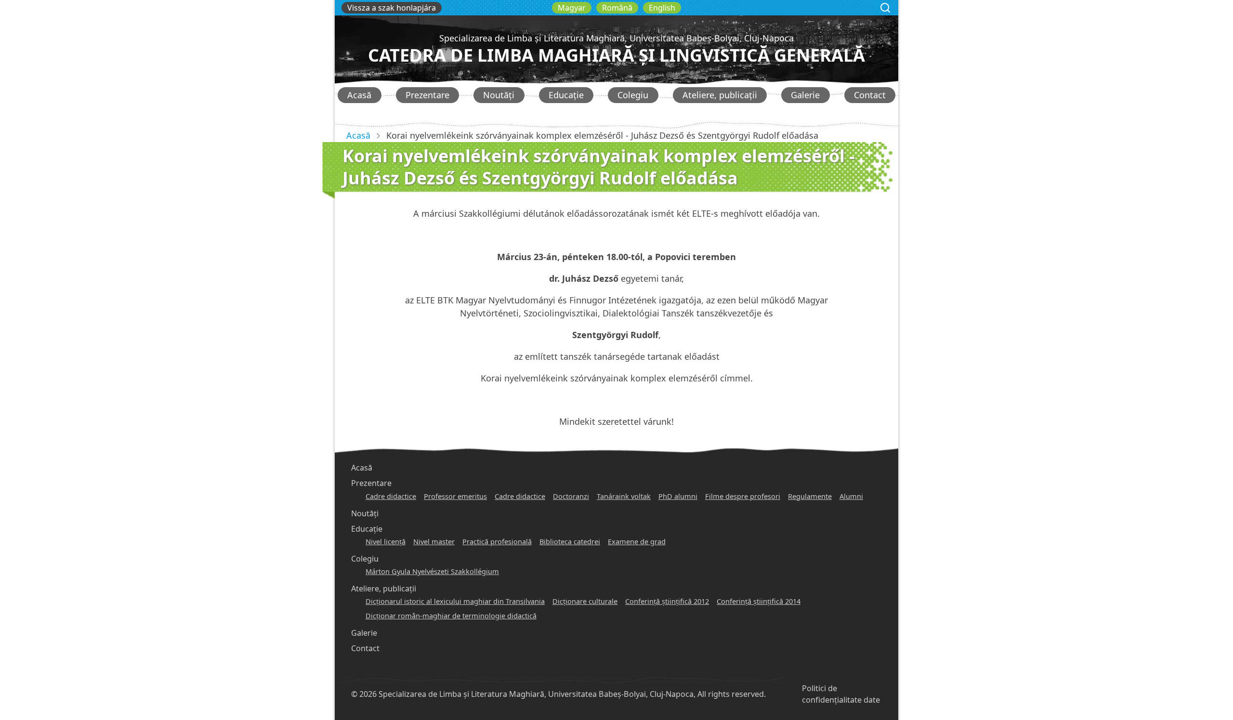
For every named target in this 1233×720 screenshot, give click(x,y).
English (662, 7)
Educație (566, 95)
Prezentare (427, 95)
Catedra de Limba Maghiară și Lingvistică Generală (616, 55)
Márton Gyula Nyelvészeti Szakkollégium (432, 571)
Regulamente (810, 496)
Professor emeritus (455, 496)
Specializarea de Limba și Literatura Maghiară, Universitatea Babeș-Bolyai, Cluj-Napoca (616, 38)
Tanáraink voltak (624, 496)
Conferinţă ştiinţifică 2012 (667, 601)
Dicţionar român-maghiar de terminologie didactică (451, 615)
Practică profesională (497, 541)
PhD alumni (677, 496)
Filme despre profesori (742, 496)
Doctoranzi (571, 496)
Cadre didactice (391, 496)
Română (617, 7)
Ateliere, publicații (719, 95)
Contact (870, 95)
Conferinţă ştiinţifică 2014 (758, 601)
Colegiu (632, 95)
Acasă (359, 95)
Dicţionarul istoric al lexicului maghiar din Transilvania (455, 601)
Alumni (851, 496)
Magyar (572, 7)
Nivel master (434, 541)
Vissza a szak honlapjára (391, 7)
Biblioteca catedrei (569, 541)
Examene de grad (637, 541)
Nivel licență (386, 541)
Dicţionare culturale (584, 601)
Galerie (805, 95)
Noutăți (498, 95)
